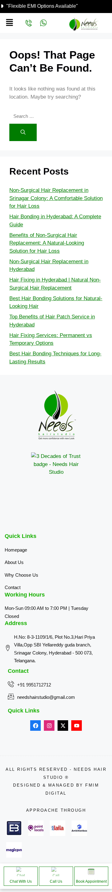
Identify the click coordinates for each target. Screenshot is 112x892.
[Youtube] (76, 725)
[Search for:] (44, 116)
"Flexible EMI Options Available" (47, 6)
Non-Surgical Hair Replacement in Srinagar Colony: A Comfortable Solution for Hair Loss (56, 198)
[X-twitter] (63, 725)
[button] (8, 23)
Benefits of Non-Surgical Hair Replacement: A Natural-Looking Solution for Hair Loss (46, 243)
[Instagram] (49, 725)
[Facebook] (35, 725)
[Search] (23, 132)
